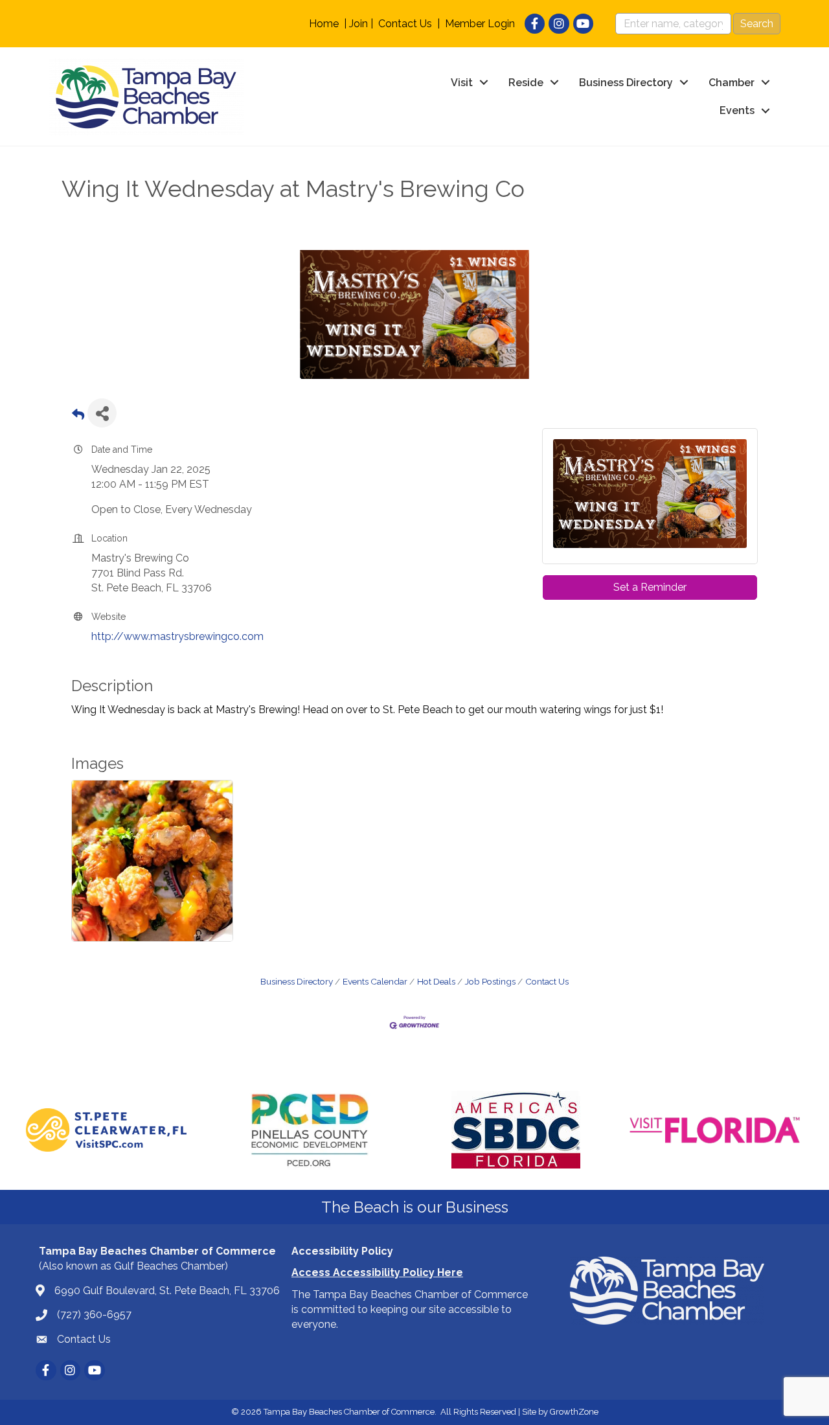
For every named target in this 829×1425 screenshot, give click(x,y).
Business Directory (626, 82)
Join (358, 23)
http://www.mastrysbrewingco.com (177, 636)
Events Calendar (375, 981)
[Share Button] (102, 413)
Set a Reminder (650, 587)
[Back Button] (78, 417)
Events (737, 110)
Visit (462, 82)
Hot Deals (436, 981)
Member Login (480, 23)
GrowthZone (574, 1412)
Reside (525, 82)
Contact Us (405, 23)
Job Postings (490, 981)
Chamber (732, 82)
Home (324, 23)
